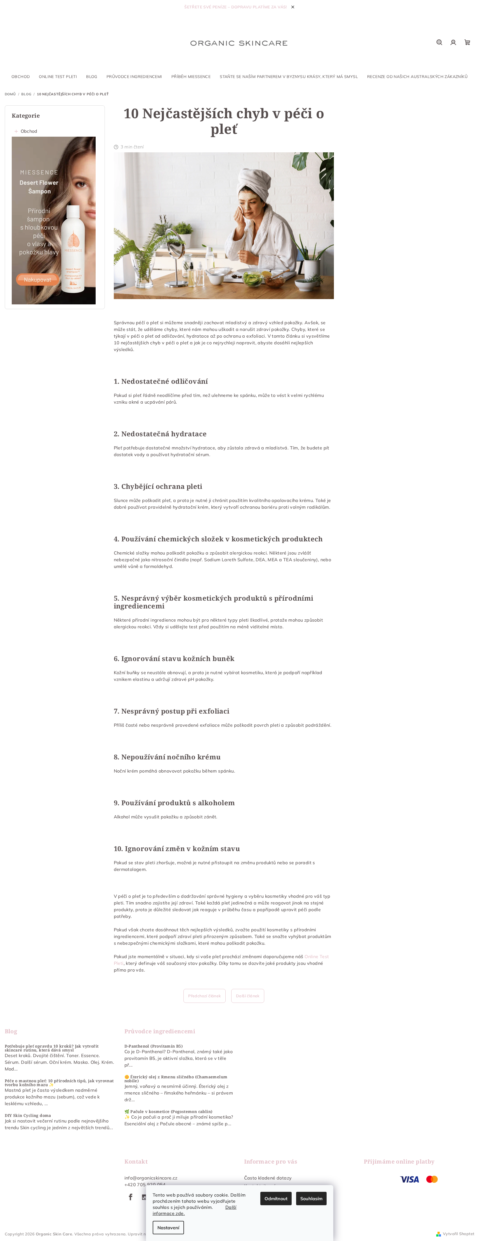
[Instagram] (144, 1197)
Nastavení (168, 1227)
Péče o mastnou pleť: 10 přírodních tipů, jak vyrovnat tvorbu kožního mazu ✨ (59, 1083)
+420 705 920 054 (145, 1184)
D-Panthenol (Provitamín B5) (153, 1046)
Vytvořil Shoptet (458, 1233)
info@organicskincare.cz (151, 1178)
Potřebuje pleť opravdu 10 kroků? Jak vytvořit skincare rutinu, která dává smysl (52, 1048)
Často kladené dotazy (268, 1178)
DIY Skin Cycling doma (28, 1115)
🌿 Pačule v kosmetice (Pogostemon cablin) (168, 1112)
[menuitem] (20, 76)
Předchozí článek (204, 995)
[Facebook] (130, 1197)
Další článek (247, 995)
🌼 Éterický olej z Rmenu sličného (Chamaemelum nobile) (176, 1079)
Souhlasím (311, 1198)
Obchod (29, 131)
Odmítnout (276, 1198)
